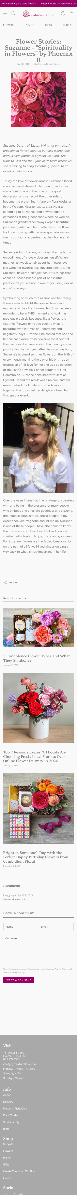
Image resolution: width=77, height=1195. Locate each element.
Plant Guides (11, 1115)
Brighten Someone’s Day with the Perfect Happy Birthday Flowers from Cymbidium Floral (35, 857)
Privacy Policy (61, 969)
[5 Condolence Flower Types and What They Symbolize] (38, 627)
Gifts (6, 1164)
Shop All (8, 1144)
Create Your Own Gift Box (19, 1171)
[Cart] (71, 13)
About (7, 1095)
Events (7, 1178)
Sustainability (11, 1122)
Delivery (8, 1101)
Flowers (8, 1151)
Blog (6, 1129)
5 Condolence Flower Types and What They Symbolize (36, 658)
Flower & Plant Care (15, 1108)
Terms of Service (11, 972)
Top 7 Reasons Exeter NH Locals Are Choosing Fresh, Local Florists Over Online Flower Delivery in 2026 (34, 756)
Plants (7, 1157)
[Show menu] (5, 13)
